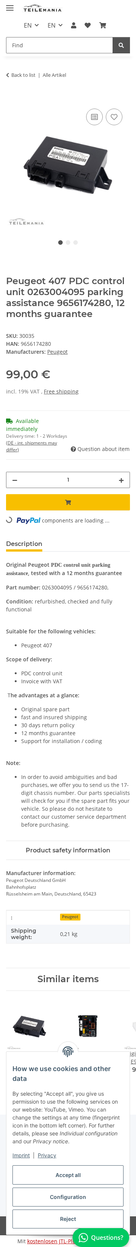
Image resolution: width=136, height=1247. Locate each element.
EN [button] (28, 25)
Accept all (68, 1175)
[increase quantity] (121, 480)
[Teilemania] (42, 8)
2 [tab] (68, 242)
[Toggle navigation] (10, 4)
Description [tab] (24, 543)
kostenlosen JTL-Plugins (57, 1241)
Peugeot (70, 916)
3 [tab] (75, 242)
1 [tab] (60, 242)
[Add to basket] (12, 98)
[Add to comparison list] (94, 117)
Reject (68, 1219)
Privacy (47, 1155)
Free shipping (61, 391)
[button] (73, 25)
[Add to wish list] (114, 117)
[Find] (121, 45)
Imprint (21, 1155)
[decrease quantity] (14, 480)
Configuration (68, 1197)
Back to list (23, 75)
